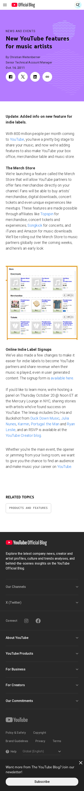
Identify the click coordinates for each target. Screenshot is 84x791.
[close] (80, 762)
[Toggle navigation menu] (4, 4)
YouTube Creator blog (23, 435)
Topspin (46, 214)
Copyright (39, 732)
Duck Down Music (45, 418)
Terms (57, 741)
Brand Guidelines (17, 741)
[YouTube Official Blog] (23, 5)
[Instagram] (26, 620)
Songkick (35, 225)
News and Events (21, 31)
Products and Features (28, 508)
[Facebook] (38, 620)
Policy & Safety (16, 732)
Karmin (23, 424)
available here (62, 378)
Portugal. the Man (45, 424)
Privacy (40, 741)
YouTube (17, 139)
